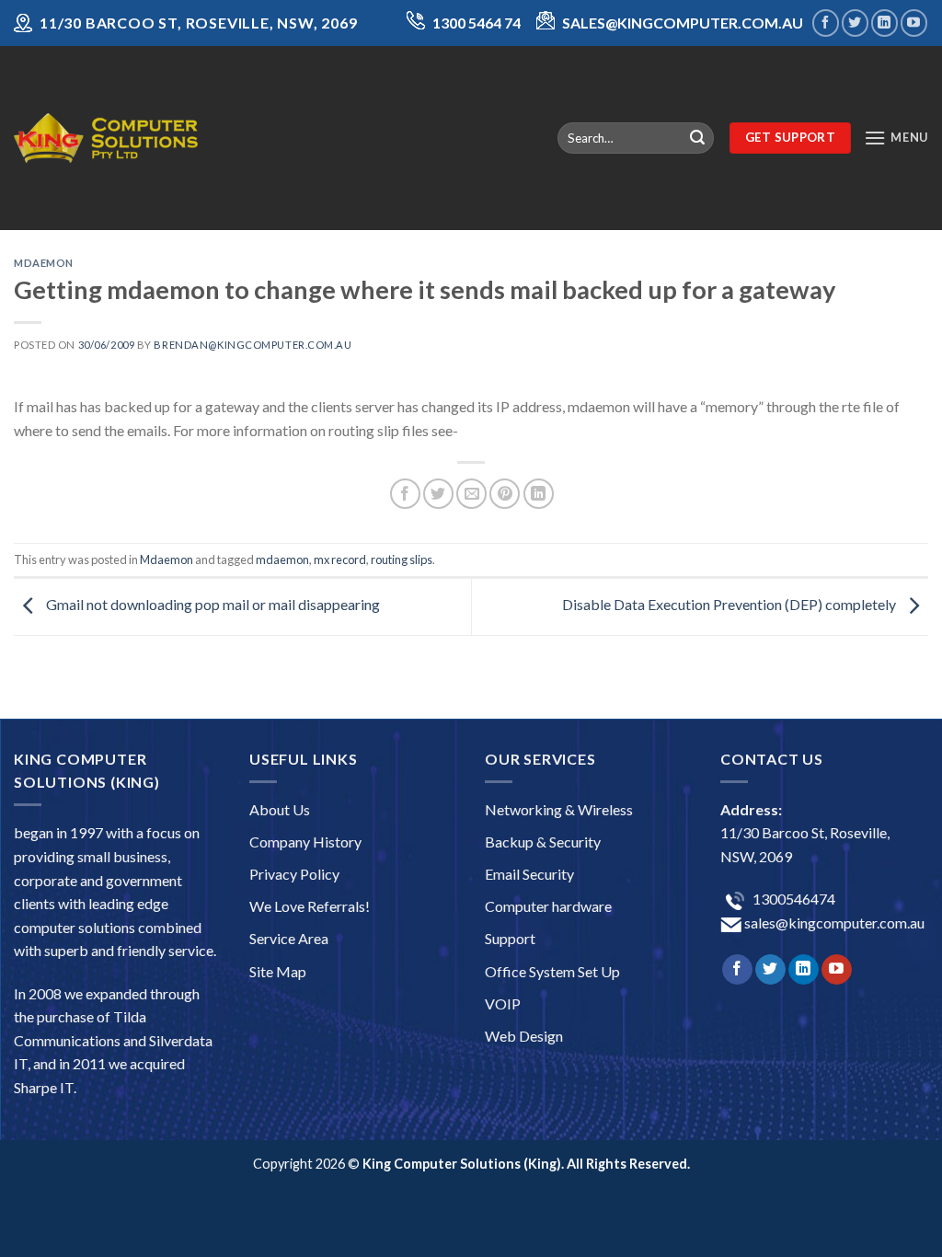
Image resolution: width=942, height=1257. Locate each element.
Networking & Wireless (559, 809)
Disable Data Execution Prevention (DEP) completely (730, 604)
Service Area (288, 938)
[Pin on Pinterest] (504, 494)
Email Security (529, 873)
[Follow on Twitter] (855, 22)
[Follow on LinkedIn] (884, 22)
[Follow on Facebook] (825, 22)
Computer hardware (548, 906)
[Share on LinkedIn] (538, 494)
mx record (340, 559)
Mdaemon (44, 263)
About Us (279, 809)
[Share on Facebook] (405, 494)
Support (510, 938)
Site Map (277, 971)
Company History (305, 841)
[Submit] (697, 138)
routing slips (401, 559)
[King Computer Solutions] (106, 137)
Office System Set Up (552, 971)
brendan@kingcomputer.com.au (252, 345)
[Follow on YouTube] (914, 22)
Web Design (524, 1035)
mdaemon (282, 559)
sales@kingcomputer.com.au (833, 922)
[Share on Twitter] (438, 494)
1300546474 (792, 898)
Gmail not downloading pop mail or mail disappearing (211, 604)
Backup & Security (543, 841)
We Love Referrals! (309, 906)
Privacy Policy (294, 873)
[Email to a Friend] (471, 494)
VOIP (503, 1003)
